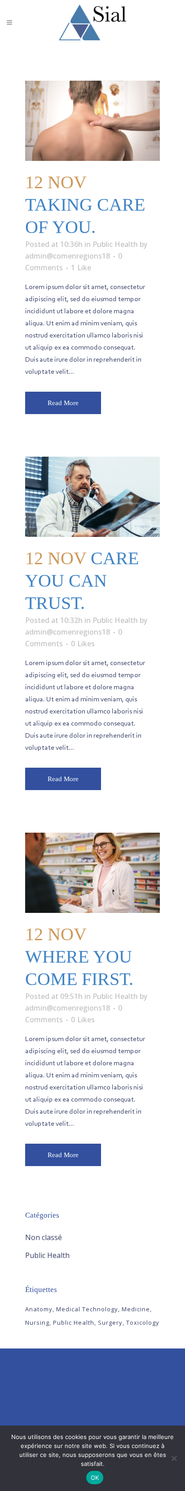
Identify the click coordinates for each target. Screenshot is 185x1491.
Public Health (115, 244)
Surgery (110, 1322)
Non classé (43, 1237)
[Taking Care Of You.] (92, 121)
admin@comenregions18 (67, 256)
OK (95, 1477)
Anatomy (39, 1309)
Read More (63, 402)
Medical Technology (87, 1309)
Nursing (37, 1322)
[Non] (173, 1458)
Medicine (136, 1309)
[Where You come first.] (92, 873)
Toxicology (142, 1322)
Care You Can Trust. (82, 580)
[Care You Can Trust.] (92, 497)
